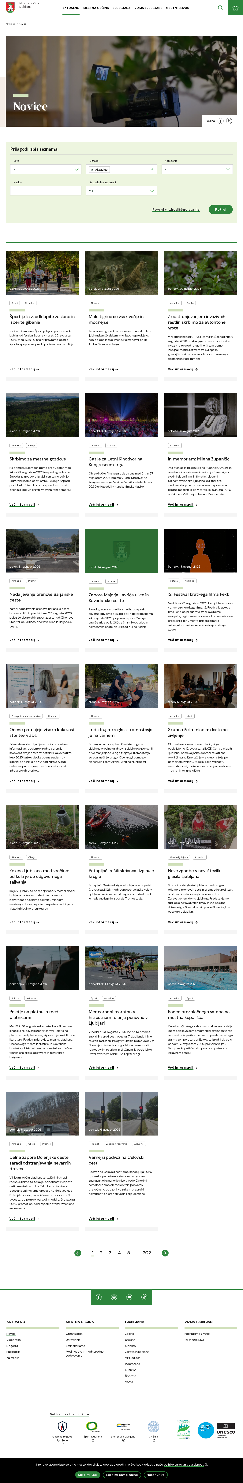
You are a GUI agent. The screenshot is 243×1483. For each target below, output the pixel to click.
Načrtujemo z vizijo (197, 1334)
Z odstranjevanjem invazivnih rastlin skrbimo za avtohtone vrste (197, 322)
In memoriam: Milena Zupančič (199, 459)
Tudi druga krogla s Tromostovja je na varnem (120, 732)
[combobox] (45, 169)
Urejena (130, 1340)
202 (147, 1253)
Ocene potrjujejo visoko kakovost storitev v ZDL (42, 732)
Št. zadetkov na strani (102, 182)
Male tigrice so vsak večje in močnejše (116, 319)
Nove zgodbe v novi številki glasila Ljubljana (195, 873)
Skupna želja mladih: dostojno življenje (198, 732)
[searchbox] (112, 168)
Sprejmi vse (87, 1475)
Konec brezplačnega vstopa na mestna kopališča (199, 1014)
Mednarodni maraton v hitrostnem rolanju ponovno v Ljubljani (118, 1017)
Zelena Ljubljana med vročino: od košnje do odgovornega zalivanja (39, 876)
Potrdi (220, 209)
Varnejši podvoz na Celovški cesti (116, 1160)
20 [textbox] (91, 191)
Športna (130, 1376)
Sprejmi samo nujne (122, 1475)
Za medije (12, 1358)
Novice (11, 1334)
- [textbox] (14, 169)
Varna (129, 1382)
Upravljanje (73, 1340)
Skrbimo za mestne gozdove (37, 459)
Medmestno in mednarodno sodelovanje (85, 1354)
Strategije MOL (195, 1340)
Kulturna (130, 1370)
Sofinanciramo (75, 1346)
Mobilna (130, 1346)
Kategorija (171, 160)
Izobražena (132, 1364)
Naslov (18, 182)
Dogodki (12, 1346)
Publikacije (13, 1352)
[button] (176, 209)
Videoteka (13, 1340)
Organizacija (74, 1334)
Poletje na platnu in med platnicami (33, 1014)
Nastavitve (156, 1475)
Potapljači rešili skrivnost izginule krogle (121, 873)
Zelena (129, 1334)
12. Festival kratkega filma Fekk (198, 594)
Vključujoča (132, 1358)
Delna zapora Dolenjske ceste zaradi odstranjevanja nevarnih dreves (40, 1163)
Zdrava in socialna (137, 1352)
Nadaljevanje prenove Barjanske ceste (41, 597)
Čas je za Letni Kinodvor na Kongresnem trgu (115, 461)
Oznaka (94, 160)
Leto (16, 160)
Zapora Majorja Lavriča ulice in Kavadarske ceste (119, 597)
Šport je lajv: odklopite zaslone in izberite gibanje (42, 319)
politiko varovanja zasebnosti (184, 1465)
